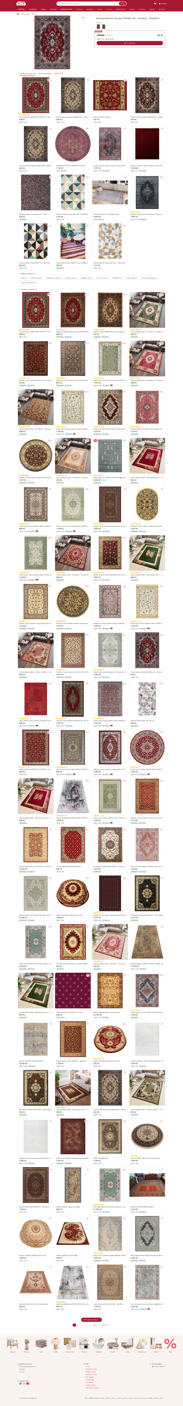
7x (65, 329)
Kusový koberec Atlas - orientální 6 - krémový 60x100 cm (75, 477)
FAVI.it (131, 1398)
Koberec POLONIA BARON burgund (142, 1207)
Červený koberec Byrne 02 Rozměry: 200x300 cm (35, 866)
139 (162, 683)
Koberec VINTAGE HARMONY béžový (31, 1061)
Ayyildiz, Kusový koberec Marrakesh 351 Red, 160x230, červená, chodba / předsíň (120, 915)
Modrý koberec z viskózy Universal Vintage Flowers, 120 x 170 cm (115, 477)
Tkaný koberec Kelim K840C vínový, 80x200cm (72, 263)
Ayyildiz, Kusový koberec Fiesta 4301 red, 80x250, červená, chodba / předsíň (119, 166)
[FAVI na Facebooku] (20, 1384)
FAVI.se (136, 1398)
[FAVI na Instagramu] (24, 1384)
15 (51, 683)
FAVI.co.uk (143, 1398)
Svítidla (55, 1352)
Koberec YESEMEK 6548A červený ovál (106, 1061)
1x (65, 426)
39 (162, 440)
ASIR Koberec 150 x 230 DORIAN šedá (106, 214)
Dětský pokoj (141, 1352)
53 (51, 80)
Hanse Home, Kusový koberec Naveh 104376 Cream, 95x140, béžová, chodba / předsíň (85, 429)
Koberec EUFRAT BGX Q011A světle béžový (33, 1304)
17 (51, 586)
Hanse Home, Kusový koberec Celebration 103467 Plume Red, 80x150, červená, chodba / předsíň (51, 721)
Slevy (170, 1352)
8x (140, 524)
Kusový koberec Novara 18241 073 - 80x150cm (34, 263)
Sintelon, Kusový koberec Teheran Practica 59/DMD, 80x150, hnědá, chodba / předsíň (85, 380)
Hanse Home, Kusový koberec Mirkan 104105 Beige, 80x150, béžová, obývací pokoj (46, 526)
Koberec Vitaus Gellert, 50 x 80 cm (142, 721)
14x (103, 426)
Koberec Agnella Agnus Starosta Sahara (106, 1012)
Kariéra (21, 1372)
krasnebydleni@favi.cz (28, 1366)
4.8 (108, 35)
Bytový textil (25, 14)
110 (125, 343)
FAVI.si (161, 1398)
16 (88, 295)
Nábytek (12, 1352)
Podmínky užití (90, 1385)
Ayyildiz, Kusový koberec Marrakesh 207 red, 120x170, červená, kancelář (117, 526)
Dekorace (27, 1352)
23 (88, 343)
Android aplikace (159, 1366)
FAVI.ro (113, 1398)
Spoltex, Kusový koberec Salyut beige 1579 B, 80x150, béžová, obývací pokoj (44, 623)
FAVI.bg (150, 1398)
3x (28, 524)
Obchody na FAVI (91, 1369)
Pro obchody (90, 1380)
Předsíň (155, 1352)
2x (140, 378)
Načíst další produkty (90, 1320)
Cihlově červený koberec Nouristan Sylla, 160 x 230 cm (149, 866)
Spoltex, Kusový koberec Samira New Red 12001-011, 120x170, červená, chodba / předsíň (86, 332)
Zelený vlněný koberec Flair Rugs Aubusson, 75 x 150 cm (38, 964)
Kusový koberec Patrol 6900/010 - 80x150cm (71, 1061)
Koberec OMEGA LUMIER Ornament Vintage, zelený (148, 964)
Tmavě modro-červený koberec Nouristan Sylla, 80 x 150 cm (151, 1012)
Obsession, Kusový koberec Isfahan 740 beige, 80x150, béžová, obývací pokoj (119, 623)
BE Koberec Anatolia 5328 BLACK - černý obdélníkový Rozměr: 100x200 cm (156, 915)
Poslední (104, 1325)
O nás (87, 1366)
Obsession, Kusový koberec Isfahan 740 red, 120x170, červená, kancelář (117, 769)
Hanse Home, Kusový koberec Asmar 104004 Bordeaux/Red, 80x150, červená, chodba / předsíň (125, 721)
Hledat (122, 3)
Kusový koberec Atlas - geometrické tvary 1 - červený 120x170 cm (153, 477)
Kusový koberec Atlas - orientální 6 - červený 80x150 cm (150, 380)
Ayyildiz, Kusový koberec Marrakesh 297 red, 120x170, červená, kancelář (80, 721)
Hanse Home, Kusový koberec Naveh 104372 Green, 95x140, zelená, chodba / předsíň (122, 818)
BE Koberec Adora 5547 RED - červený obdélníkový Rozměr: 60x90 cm (80, 964)
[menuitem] (21, 9)
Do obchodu (131, 43)
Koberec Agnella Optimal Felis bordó (68, 866)
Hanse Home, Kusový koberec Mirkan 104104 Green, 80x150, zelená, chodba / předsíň (85, 769)
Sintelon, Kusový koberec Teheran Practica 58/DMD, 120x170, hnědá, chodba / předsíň (122, 429)
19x (103, 329)
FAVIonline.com (24, 1398)
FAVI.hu (119, 1398)
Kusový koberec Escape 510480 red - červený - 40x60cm (150, 672)
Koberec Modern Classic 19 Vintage (68, 1207)
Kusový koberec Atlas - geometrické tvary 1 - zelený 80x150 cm (152, 575)
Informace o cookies (92, 1388)
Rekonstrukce (69, 1352)
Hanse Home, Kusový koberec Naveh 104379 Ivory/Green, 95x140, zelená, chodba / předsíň (86, 526)
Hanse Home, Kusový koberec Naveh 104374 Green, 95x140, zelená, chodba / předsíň (122, 380)
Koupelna (99, 1352)
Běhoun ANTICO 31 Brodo (101, 117)
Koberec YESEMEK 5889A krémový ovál (32, 1255)
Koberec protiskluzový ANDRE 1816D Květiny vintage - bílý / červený (79, 818)
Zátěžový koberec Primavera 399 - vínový (33, 214)
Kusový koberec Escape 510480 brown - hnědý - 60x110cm (150, 117)
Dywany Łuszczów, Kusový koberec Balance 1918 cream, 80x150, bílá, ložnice (156, 1061)
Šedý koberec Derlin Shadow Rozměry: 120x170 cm (148, 1255)
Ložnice (127, 1352)
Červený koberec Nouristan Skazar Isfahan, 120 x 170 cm (150, 429)
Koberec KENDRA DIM (100, 1158)
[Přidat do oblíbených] (88, 80)
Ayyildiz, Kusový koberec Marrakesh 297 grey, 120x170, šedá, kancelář (154, 214)
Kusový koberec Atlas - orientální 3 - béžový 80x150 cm (38, 429)
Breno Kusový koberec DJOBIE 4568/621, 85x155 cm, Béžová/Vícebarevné (118, 1255)
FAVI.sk (102, 1398)
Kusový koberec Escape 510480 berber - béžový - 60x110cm (76, 117)
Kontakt (21, 1369)
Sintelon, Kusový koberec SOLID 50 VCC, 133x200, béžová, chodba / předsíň (81, 672)
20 (88, 1121)
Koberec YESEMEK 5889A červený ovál (69, 915)
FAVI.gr (156, 1398)
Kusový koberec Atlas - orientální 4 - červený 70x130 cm (112, 964)
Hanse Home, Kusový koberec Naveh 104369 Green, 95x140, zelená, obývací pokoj (46, 575)
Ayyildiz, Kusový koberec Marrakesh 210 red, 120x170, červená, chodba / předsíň (120, 575)
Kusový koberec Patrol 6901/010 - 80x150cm (34, 1207)
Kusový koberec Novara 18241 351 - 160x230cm (72, 214)
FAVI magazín (90, 1377)
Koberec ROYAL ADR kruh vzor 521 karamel (145, 1158)
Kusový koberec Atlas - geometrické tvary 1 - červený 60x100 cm (41, 818)
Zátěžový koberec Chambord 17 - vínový (69, 1012)
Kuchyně (84, 1352)
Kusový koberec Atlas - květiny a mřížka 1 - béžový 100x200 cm (40, 672)
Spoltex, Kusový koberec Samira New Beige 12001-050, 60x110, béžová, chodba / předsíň (123, 332)
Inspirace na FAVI (91, 1374)
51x (28, 114)
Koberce (34, 14)
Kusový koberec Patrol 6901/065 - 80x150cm (108, 1304)
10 (84, 17)
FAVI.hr (125, 1398)
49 (88, 392)
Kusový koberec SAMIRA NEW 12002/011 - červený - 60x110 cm (40, 769)
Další (94, 1325)
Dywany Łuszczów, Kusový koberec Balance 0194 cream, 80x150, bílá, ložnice (45, 1158)
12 (88, 586)
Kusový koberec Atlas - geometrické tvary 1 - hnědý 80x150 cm (77, 1109)
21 (162, 586)
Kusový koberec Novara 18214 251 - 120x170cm (109, 263)
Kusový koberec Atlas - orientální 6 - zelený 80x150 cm (149, 332)
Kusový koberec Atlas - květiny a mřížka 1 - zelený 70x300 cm (152, 1109)
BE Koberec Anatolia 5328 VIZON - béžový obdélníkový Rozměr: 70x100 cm (44, 1109)
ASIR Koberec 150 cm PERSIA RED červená (70, 166)
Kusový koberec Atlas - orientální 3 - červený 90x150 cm (75, 575)
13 (162, 343)
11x (65, 378)
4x (28, 475)
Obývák (113, 1352)
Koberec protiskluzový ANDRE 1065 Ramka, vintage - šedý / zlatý (78, 1304)
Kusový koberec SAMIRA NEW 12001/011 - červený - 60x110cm (40, 117)
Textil (41, 1352)
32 (51, 732)
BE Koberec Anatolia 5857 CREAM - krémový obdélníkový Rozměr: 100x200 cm (120, 866)
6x (140, 329)
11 (125, 295)
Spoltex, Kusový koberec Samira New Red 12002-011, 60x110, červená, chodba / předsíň (48, 380)
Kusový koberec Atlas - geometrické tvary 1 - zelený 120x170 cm (41, 1012)
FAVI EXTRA (89, 1382)
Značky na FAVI (91, 1372)
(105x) (110, 35)
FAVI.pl (108, 1398)
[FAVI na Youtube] (27, 1384)
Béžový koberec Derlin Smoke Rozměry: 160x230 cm (37, 915)
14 (51, 975)
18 (162, 295)
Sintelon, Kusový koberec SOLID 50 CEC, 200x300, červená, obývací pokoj (155, 818)
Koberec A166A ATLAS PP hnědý (66, 1255)
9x (28, 378)
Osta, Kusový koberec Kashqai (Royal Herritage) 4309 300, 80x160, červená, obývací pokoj (86, 1158)
